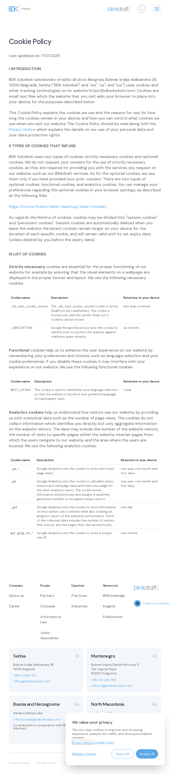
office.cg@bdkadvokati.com (111, 685)
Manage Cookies (84, 754)
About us (16, 595)
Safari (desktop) (63, 206)
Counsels (47, 606)
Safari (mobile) (92, 206)
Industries (79, 606)
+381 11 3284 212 (24, 675)
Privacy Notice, (83, 742)
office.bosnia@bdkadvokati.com (37, 719)
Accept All (147, 754)
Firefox (41, 206)
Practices (79, 595)
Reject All (122, 754)
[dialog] (115, 739)
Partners (47, 595)
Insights (109, 606)
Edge (13, 206)
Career (14, 606)
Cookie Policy (46, 762)
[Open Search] (141, 9)
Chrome (26, 206)
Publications (113, 616)
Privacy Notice (22, 129)
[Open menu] (156, 9)
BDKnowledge (114, 595)
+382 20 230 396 (103, 679)
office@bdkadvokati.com (31, 681)
